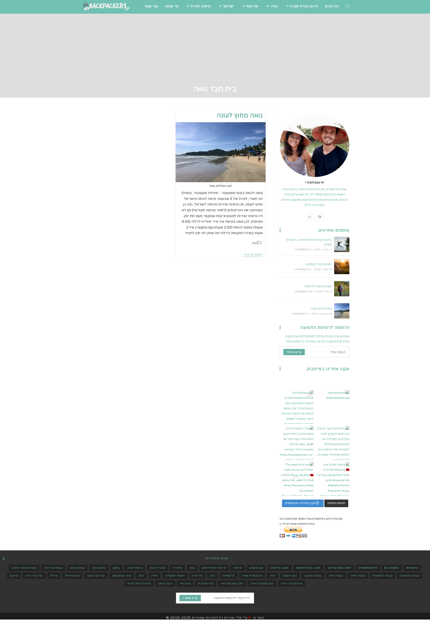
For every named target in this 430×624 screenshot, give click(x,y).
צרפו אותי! (294, 352)
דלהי (272, 575)
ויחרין (154, 575)
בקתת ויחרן (336, 575)
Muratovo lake (308, 567)
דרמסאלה (228, 575)
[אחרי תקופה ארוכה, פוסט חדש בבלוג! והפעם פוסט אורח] (297, 443)
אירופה (237, 567)
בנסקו (116, 567)
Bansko (412, 567)
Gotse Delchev (339, 567)
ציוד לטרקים (205, 583)
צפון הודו (185, 583)
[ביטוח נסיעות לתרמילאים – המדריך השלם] (341, 244)
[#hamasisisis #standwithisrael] (333, 407)
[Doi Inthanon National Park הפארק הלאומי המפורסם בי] (297, 407)
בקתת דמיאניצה (409, 575)
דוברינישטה (290, 575)
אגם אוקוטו (256, 567)
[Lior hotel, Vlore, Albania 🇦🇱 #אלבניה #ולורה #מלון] (333, 479)
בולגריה (177, 567)
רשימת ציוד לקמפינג (319, 264)
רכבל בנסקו (165, 583)
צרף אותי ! (190, 598)
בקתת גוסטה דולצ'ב (24, 567)
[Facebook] (319, 216)
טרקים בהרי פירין (291, 583)
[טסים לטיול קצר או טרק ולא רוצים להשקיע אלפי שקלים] (333, 443)
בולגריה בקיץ (158, 567)
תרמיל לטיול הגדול (139, 583)
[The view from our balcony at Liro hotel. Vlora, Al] (297, 479)
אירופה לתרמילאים (214, 567)
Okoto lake (279, 567)
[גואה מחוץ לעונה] (341, 310)
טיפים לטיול (72, 575)
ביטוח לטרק (134, 567)
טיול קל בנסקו (96, 575)
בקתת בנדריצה (53, 567)
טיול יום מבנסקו (121, 575)
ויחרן (141, 575)
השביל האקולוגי (175, 575)
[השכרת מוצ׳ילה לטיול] (341, 288)
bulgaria (391, 567)
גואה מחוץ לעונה (240, 115)
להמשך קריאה (253, 255)
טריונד (54, 575)
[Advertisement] (215, 50)
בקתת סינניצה (313, 575)
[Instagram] (309, 216)
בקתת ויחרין (357, 575)
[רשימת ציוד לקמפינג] (341, 266)
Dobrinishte (367, 567)
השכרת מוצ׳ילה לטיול (318, 286)
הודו (255, 243)
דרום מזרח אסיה (252, 575)
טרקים (14, 575)
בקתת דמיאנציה (382, 575)
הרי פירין (197, 575)
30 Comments (304, 291)
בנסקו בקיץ (99, 567)
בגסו (192, 567)
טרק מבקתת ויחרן (232, 583)
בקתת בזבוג (77, 567)
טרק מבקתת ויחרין (262, 583)
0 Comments (303, 249)
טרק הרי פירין (34, 575)
